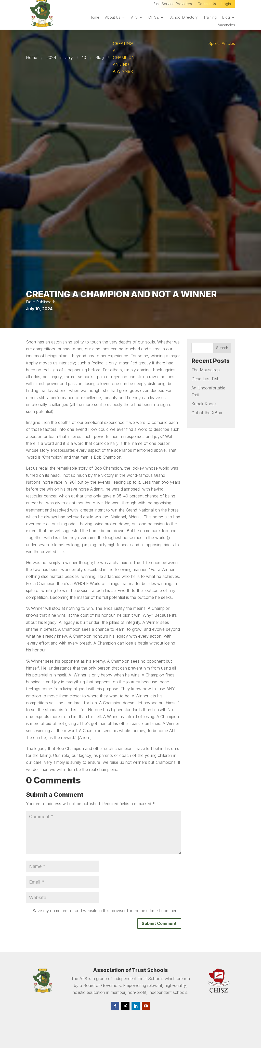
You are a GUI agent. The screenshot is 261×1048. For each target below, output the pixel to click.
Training (210, 17)
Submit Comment (159, 923)
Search (222, 348)
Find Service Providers (172, 4)
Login (226, 4)
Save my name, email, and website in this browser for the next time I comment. (106, 910)
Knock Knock (204, 403)
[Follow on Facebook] (115, 1006)
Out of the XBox (206, 412)
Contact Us (207, 4)
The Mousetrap (205, 369)
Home (94, 17)
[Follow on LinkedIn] (136, 1006)
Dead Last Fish (205, 378)
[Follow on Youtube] (146, 1006)
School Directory (183, 17)
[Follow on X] (125, 1006)
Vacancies (226, 25)
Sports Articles (221, 43)
